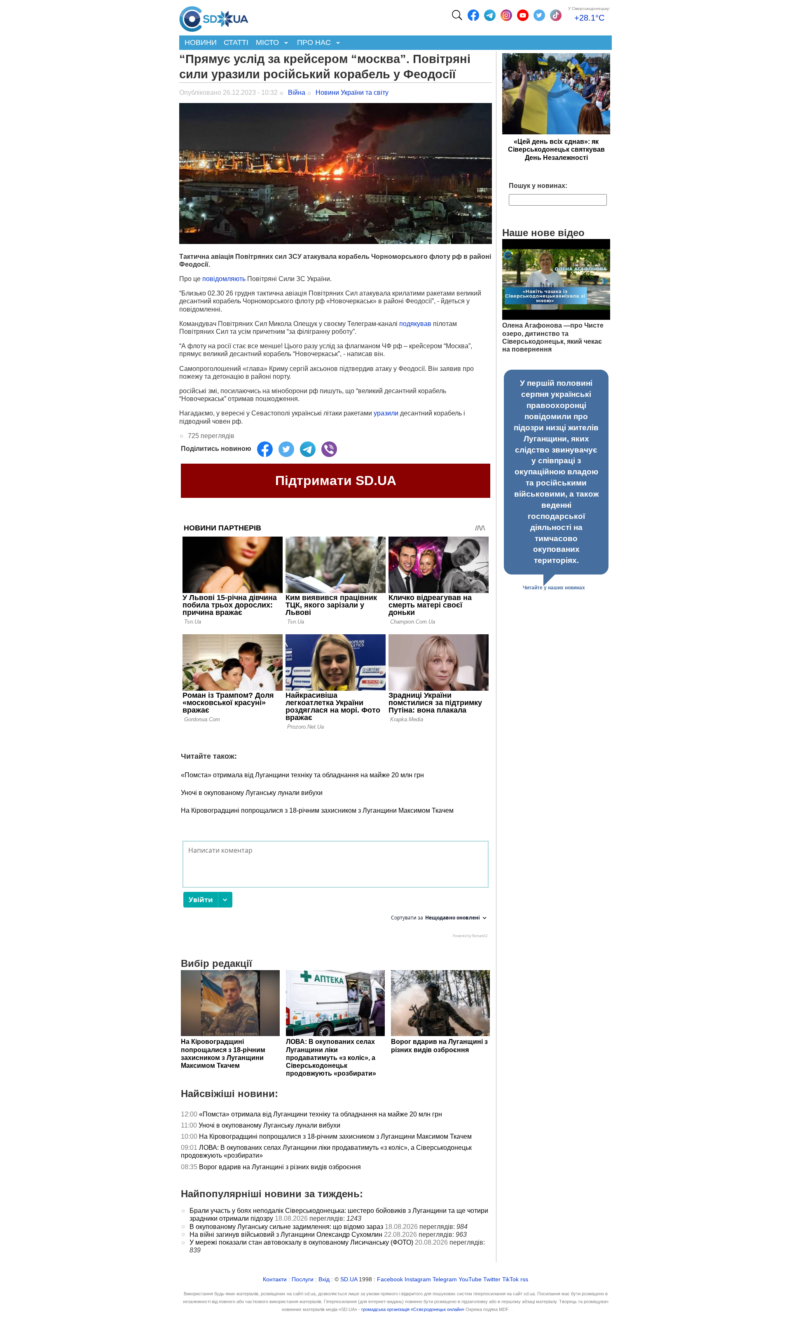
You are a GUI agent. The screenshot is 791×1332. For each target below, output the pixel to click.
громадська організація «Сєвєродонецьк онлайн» (412, 1309)
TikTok (510, 1279)
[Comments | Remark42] (335, 891)
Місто (265, 43)
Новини (201, 42)
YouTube (470, 1279)
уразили (386, 413)
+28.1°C (589, 17)
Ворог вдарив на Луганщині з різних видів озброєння (280, 1166)
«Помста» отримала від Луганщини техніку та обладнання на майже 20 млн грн (302, 775)
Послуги (303, 1279)
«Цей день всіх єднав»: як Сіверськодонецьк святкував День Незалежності (556, 149)
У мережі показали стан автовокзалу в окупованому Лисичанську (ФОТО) (301, 1242)
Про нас (312, 43)
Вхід (324, 1279)
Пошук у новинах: (538, 185)
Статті (236, 42)
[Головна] (213, 17)
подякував (415, 323)
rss (524, 1279)
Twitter (492, 1279)
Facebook (390, 1279)
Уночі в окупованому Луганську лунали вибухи (252, 792)
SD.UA (348, 1279)
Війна (296, 92)
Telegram (445, 1279)
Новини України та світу (352, 92)
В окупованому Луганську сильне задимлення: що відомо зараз (286, 1226)
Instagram (418, 1279)
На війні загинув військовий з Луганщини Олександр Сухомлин (286, 1234)
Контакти (275, 1279)
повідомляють (224, 278)
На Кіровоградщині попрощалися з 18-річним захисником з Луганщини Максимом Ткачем (317, 810)
